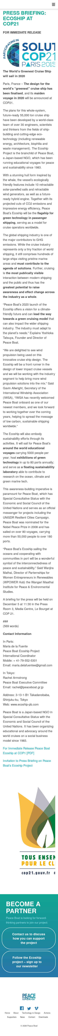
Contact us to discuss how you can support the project (28, 938)
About (15, 1012)
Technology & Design (31, 1012)
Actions (47, 1012)
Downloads (43, 1017)
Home (7, 1012)
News (22, 1017)
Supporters (12, 1017)
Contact (31, 1017)
